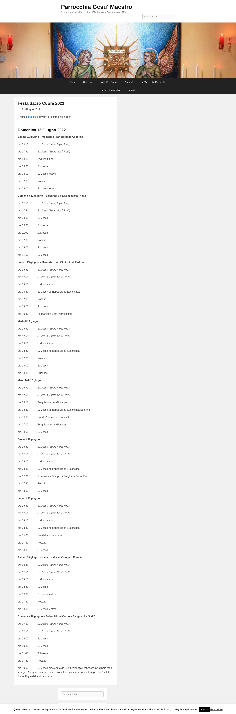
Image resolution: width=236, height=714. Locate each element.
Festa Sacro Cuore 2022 (41, 103)
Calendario (88, 82)
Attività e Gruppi (109, 82)
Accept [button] (204, 709)
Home (73, 82)
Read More (216, 709)
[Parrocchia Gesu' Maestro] (118, 50)
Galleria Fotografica (111, 90)
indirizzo (33, 117)
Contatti (131, 90)
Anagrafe (129, 82)
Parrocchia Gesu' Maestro (96, 7)
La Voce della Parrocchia (153, 82)
